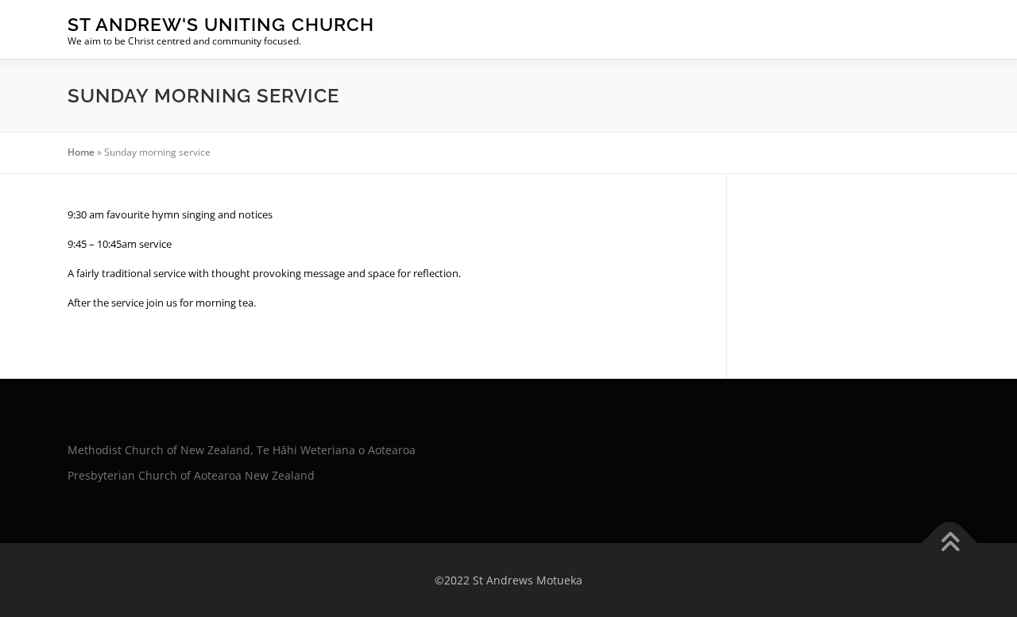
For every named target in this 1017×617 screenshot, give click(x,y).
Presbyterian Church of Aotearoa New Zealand (191, 475)
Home (81, 152)
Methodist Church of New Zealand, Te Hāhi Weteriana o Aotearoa (242, 449)
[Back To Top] (950, 543)
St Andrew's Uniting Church (221, 24)
